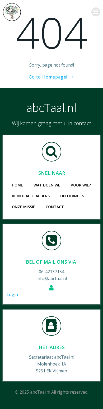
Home (17, 185)
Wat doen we (47, 185)
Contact (55, 206)
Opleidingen (72, 195)
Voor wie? (81, 185)
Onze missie (23, 206)
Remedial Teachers (31, 195)
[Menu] (95, 11)
